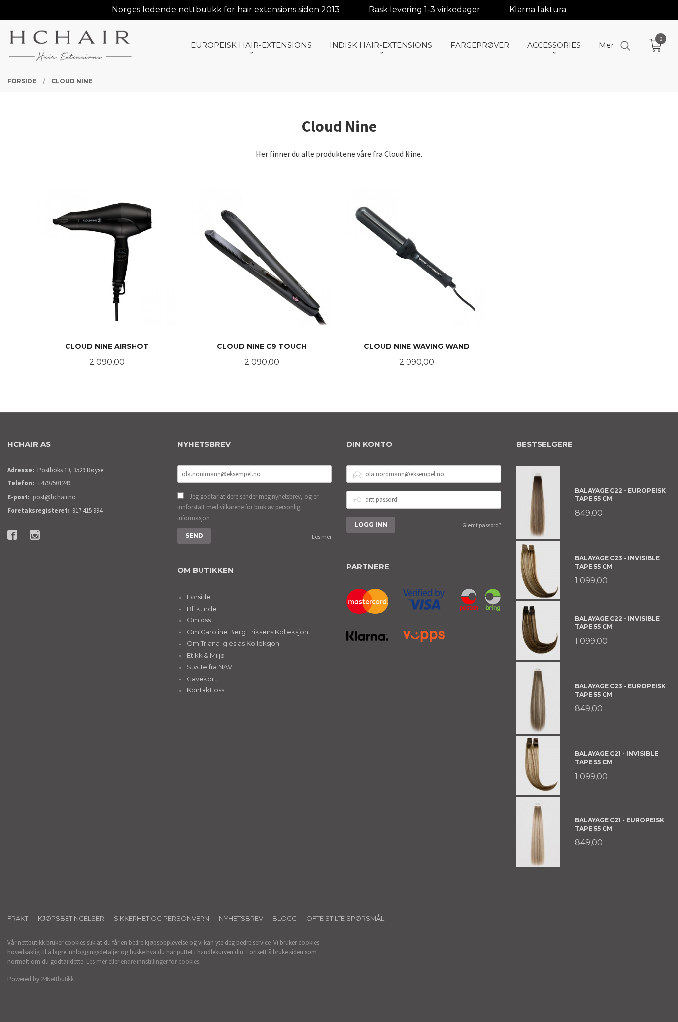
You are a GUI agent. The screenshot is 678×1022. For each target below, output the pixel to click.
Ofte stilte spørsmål (345, 918)
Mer (606, 45)
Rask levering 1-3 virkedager (424, 9)
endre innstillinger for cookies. (161, 961)
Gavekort (202, 678)
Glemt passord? (481, 525)
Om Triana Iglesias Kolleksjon (233, 643)
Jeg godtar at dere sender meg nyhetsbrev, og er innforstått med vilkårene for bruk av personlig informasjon (247, 507)
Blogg (284, 918)
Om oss (199, 620)
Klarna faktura (537, 9)
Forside (199, 597)
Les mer (322, 536)
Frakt (17, 918)
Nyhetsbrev (241, 918)
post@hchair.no (54, 497)
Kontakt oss (205, 690)
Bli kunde (202, 609)
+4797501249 (53, 483)
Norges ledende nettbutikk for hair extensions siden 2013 (225, 9)
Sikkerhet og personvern (161, 918)
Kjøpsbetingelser (71, 918)
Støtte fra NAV (209, 667)
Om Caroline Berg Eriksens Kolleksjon (247, 632)
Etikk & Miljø (206, 655)
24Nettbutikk (57, 979)
